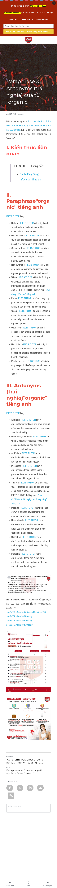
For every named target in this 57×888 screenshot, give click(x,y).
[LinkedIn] (30, 788)
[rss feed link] (11, 796)
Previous (9, 756)
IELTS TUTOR (13, 216)
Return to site (13, 781)
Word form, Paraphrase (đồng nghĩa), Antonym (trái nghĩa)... (24, 761)
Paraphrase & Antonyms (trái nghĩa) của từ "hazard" (24, 772)
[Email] (40, 788)
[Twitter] (20, 788)
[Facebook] (9, 788)
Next (8, 767)
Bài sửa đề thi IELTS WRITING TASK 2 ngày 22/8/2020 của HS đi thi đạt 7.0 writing (28, 125)
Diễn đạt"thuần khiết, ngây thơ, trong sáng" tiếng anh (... (29, 499)
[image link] (28, 40)
